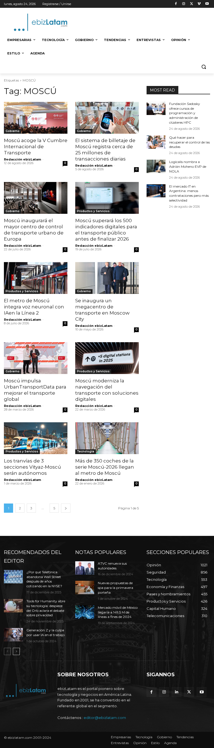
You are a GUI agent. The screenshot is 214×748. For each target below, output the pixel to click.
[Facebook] (176, 4)
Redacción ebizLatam (22, 159)
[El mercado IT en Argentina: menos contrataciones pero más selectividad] (156, 191)
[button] (203, 66)
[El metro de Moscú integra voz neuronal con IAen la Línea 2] (35, 278)
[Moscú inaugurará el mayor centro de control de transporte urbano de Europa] (35, 198)
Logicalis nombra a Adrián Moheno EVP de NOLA (187, 166)
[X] (191, 4)
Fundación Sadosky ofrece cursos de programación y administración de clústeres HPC (184, 113)
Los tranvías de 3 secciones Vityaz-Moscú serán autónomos (32, 467)
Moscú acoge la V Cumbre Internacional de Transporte (35, 146)
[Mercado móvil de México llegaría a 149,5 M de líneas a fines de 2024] (84, 612)
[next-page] (65, 508)
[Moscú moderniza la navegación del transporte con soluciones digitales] (107, 358)
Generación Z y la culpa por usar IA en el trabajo (45, 632)
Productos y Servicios (93, 211)
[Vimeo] (199, 4)
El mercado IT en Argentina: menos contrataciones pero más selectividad (189, 193)
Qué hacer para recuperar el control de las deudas (189, 142)
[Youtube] (207, 4)
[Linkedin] (176, 692)
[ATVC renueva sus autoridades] (84, 568)
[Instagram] (184, 4)
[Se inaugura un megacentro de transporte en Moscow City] (107, 278)
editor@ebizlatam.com (105, 717)
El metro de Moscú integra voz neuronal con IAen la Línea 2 (34, 307)
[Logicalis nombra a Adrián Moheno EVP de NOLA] (156, 166)
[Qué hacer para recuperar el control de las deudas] (156, 142)
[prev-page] (7, 651)
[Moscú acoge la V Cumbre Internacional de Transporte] (35, 118)
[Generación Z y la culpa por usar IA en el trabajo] (13, 634)
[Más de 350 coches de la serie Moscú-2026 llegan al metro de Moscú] (107, 438)
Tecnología (85, 451)
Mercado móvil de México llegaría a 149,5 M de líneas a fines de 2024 (118, 612)
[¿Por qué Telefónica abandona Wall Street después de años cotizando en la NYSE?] (13, 576)
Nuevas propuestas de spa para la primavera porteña (115, 587)
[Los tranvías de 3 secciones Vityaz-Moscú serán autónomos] (35, 438)
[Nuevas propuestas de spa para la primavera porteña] (84, 587)
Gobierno (13, 131)
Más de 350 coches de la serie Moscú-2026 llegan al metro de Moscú (104, 467)
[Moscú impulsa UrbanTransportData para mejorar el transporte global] (35, 358)
